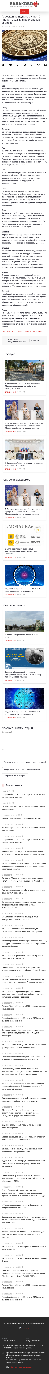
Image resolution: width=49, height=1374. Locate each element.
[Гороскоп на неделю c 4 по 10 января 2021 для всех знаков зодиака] (23, 26)
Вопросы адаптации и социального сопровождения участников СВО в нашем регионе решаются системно (24, 1234)
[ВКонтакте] (10, 65)
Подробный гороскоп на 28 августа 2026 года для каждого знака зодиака (22, 589)
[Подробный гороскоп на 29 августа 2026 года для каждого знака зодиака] (22, 1015)
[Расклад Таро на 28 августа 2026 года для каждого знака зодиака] (22, 1282)
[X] (31, 65)
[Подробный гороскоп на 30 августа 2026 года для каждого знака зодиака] (22, 836)
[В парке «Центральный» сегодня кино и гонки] (24, 621)
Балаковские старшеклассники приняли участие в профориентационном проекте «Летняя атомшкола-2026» (23, 905)
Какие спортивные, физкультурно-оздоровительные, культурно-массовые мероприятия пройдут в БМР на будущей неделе (24, 943)
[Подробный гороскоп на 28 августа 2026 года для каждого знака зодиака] (24, 575)
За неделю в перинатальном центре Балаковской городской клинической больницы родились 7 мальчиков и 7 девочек (23, 1086)
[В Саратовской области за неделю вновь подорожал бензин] (22, 1255)
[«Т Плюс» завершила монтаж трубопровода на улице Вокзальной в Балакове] (22, 1201)
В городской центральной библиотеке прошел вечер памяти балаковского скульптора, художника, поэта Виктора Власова (24, 1220)
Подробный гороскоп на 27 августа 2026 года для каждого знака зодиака (22, 712)
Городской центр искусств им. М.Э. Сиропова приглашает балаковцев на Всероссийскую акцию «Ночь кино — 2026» (23, 1178)
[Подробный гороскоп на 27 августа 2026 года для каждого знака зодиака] (24, 698)
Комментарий (7, 732)
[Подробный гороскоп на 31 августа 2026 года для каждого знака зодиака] (12, 791)
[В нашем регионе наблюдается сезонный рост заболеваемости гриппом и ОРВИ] (22, 1145)
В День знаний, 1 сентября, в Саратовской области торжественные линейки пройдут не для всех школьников (23, 1163)
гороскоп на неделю (33, 331)
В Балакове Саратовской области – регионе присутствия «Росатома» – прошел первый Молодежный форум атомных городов (24, 425)
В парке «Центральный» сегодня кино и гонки (21, 818)
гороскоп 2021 (17, 331)
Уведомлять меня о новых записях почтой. (22, 769)
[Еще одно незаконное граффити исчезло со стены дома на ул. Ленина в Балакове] (22, 887)
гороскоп (6, 331)
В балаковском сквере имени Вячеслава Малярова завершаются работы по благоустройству (22, 386)
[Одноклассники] (17, 65)
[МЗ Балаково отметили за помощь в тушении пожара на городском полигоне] (22, 913)
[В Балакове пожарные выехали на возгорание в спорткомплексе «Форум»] (22, 952)
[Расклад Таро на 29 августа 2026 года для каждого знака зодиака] (22, 1003)
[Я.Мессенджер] (3, 65)
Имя (3, 749)
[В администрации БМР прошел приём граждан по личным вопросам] (22, 1121)
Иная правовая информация (21, 1367)
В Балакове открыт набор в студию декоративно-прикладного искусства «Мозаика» (21, 551)
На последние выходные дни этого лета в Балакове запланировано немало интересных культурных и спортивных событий (24, 866)
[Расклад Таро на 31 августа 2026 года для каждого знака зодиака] (12, 803)
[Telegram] (24, 65)
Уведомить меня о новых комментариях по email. (25, 762)
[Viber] (38, 65)
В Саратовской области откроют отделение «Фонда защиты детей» (24, 464)
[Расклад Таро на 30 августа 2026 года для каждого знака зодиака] (22, 824)
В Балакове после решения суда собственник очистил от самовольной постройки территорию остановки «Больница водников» (23, 994)
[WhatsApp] (45, 65)
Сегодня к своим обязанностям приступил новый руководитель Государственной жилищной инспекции (23, 1033)
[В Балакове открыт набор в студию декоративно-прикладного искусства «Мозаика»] (24, 535)
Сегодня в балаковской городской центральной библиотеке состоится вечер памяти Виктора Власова (23, 674)
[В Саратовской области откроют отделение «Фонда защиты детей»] (24, 449)
